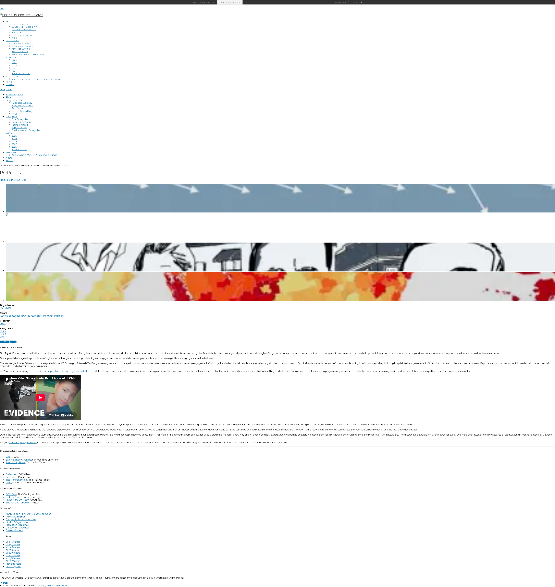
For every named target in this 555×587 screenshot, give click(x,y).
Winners (11, 57)
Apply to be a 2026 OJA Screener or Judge (36, 79)
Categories (12, 41)
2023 (14, 65)
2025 (14, 60)
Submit (10, 85)
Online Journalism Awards (230, 2)
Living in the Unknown (17, 500)
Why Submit (19, 33)
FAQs (14, 38)
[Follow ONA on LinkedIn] (1, 583)
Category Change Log (17, 527)
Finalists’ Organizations (18, 522)
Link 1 (3, 331)
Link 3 (3, 336)
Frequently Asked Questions (21, 519)
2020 (2, 323)
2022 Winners (13, 550)
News (9, 82)
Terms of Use (62, 585)
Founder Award (21, 49)
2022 (14, 68)
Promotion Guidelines (17, 525)
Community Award (22, 46)
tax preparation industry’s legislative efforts (65, 371)
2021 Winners (13, 552)
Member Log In (341, 2)
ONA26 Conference (207, 2)
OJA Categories (20, 43)
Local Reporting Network (22, 442)
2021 (14, 71)
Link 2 (3, 334)
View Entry (8, 342)
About (9, 22)
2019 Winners (13, 558)
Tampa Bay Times (15, 462)
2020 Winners (13, 555)
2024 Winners (13, 544)
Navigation (6, 89)
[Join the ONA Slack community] (4, 583)
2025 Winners (13, 541)
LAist (8, 482)
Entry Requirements (24, 30)
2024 (14, 63)
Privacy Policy (45, 585)
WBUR (9, 457)
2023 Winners (13, 547)
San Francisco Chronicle (18, 459)
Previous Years (21, 74)
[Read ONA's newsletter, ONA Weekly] (6, 583)
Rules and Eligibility (24, 27)
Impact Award (20, 52)
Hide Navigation (14, 94)
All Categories (13, 566)
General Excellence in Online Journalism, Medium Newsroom (32, 315)
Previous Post (18, 180)
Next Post (5, 180)
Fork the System (14, 497)
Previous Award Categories (28, 54)
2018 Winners (13, 561)
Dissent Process (14, 530)
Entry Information (17, 24)
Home (195, 2)
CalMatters (11, 474)
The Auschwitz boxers (17, 502)
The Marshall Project (17, 479)
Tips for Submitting (23, 35)
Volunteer (12, 76)
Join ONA (356, 2)
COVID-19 (11, 494)
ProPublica (5, 308)
